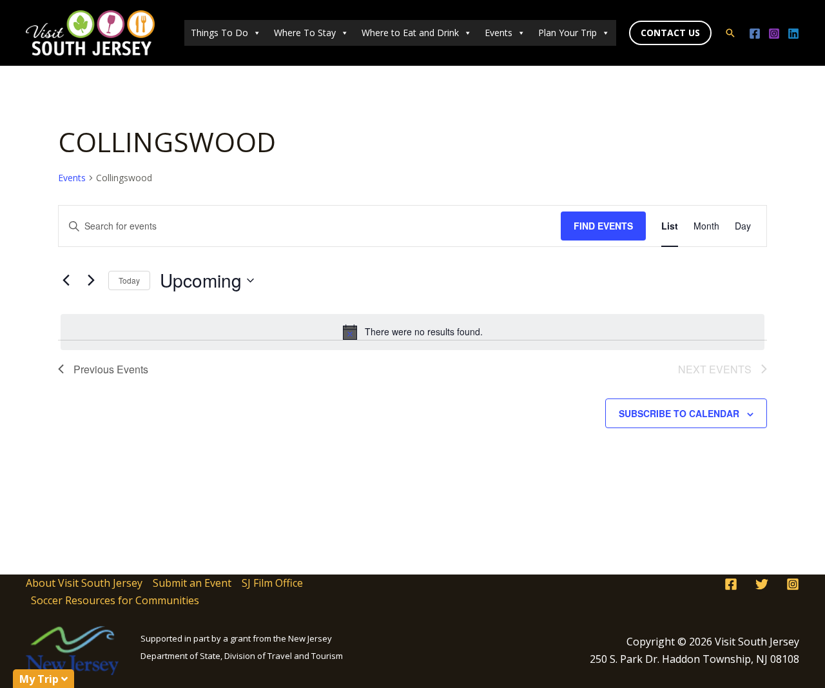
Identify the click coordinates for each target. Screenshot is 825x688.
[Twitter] (761, 584)
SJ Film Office (272, 583)
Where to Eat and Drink (410, 32)
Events (498, 32)
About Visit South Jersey (84, 583)
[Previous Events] (65, 280)
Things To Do (219, 32)
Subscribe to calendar (679, 413)
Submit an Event (192, 583)
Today (129, 280)
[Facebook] (755, 33)
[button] (670, 33)
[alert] (412, 332)
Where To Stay (305, 32)
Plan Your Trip (567, 32)
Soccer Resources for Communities (115, 600)
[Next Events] (91, 280)
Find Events (603, 225)
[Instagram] (774, 33)
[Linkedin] (793, 33)
